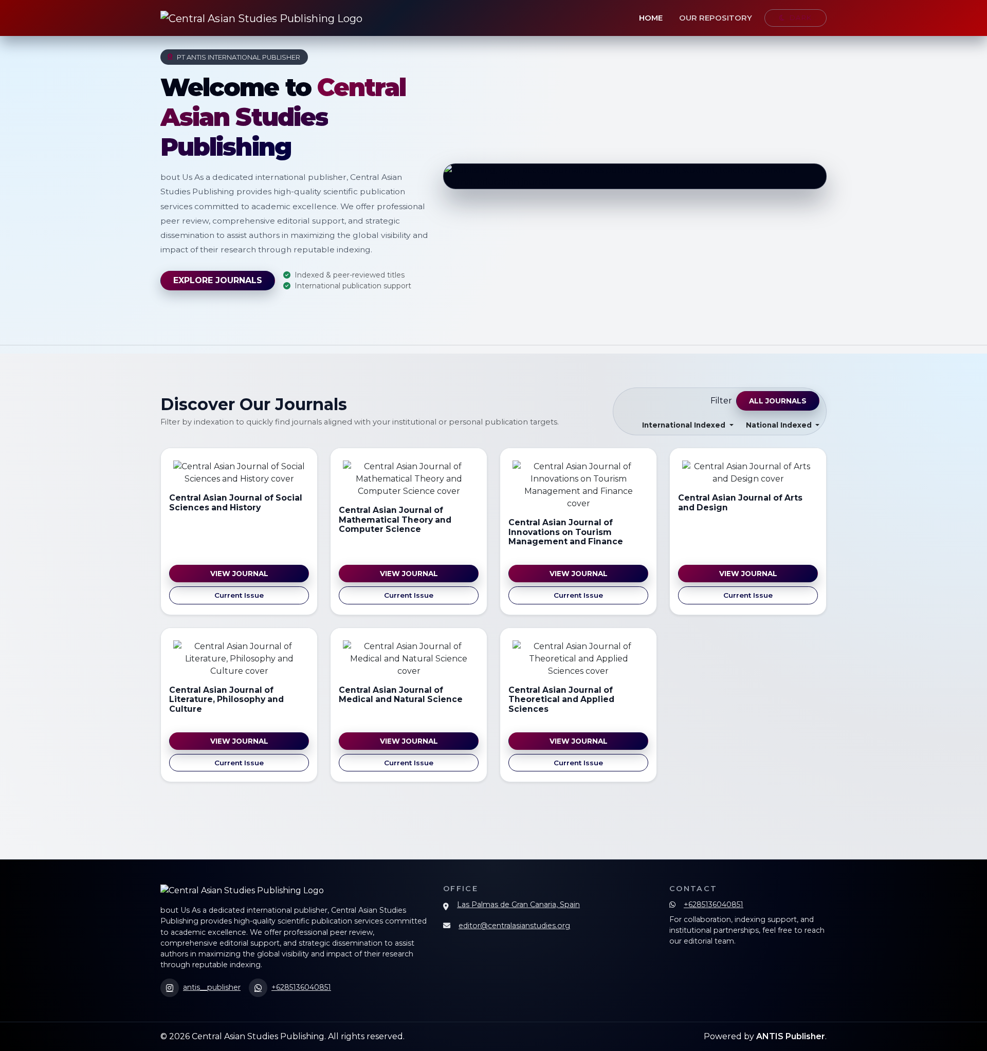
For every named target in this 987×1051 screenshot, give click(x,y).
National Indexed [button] (780, 425)
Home (651, 18)
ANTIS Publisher (790, 1036)
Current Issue (239, 595)
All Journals (778, 401)
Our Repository (715, 18)
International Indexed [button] (684, 425)
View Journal (239, 573)
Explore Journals (217, 280)
